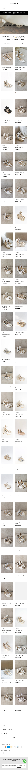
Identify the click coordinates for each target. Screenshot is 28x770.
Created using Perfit (14, 52)
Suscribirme (14, 46)
